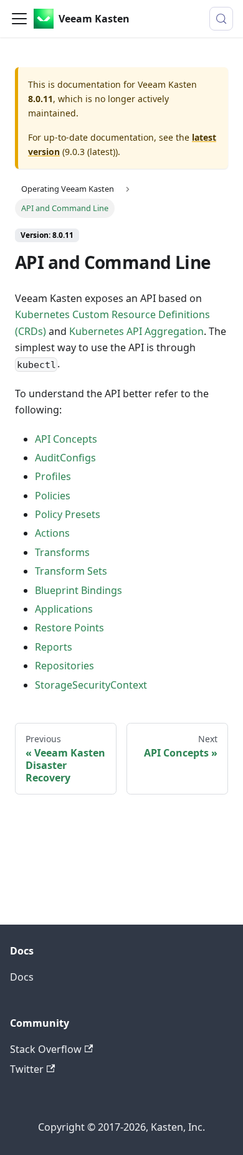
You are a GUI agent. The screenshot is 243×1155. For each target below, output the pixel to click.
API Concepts (66, 439)
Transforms (62, 552)
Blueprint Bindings (78, 590)
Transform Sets (71, 571)
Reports (53, 647)
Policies (52, 495)
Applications (64, 609)
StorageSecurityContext (91, 685)
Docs (22, 977)
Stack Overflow (46, 1049)
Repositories (64, 665)
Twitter (27, 1069)
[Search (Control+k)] (221, 19)
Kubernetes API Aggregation (136, 331)
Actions (52, 533)
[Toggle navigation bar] (19, 18)
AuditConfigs (65, 457)
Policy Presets (67, 514)
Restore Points (69, 627)
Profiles (53, 476)
